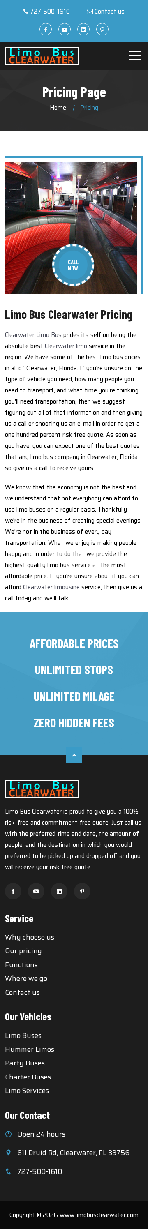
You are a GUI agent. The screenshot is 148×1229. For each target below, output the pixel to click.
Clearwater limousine (51, 587)
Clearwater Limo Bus (33, 335)
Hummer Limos (29, 1049)
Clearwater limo (66, 346)
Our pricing (23, 950)
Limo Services (27, 1090)
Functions (21, 964)
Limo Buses (23, 1035)
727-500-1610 (50, 11)
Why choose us (29, 937)
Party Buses (25, 1063)
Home (58, 108)
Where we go (26, 978)
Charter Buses (28, 1077)
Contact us (110, 11)
